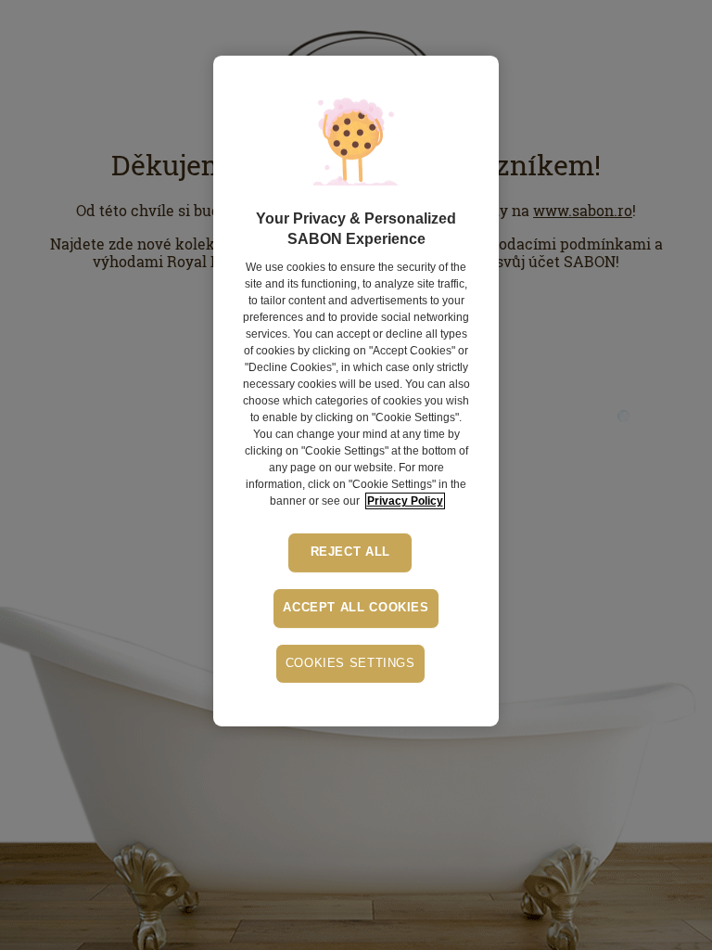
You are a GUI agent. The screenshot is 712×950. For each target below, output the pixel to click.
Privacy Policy (405, 500)
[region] (355, 391)
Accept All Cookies (355, 607)
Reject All (350, 552)
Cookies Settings (350, 663)
